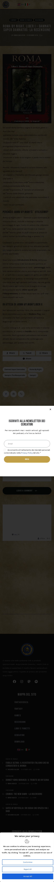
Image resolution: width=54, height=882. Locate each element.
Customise (27, 862)
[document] (27, 441)
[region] (27, 857)
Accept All (27, 876)
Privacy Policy (27, 453)
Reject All (28, 869)
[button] (50, 409)
